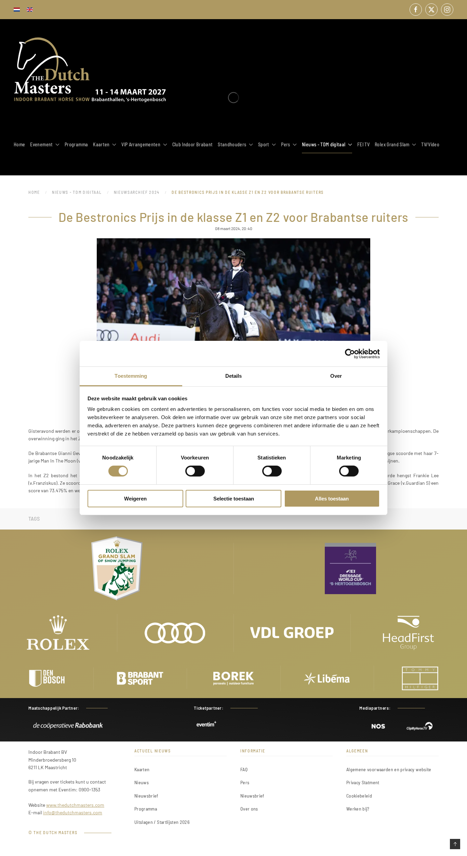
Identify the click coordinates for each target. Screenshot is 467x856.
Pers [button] (285, 144)
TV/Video (430, 144)
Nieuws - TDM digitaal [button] (323, 144)
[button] (455, 844)
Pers (244, 782)
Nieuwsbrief (146, 796)
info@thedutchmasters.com (72, 812)
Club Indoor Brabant (192, 144)
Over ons (249, 809)
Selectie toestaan (233, 498)
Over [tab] (336, 376)
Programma (76, 144)
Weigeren (135, 498)
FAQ (244, 769)
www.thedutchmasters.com (75, 805)
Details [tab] (233, 376)
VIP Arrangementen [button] (140, 144)
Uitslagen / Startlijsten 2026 (161, 822)
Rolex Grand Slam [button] (392, 144)
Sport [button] (263, 144)
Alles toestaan (332, 498)
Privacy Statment (362, 782)
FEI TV (363, 144)
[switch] (195, 471)
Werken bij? (358, 809)
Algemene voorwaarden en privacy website (388, 769)
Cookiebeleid (359, 796)
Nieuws (141, 782)
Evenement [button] (41, 144)
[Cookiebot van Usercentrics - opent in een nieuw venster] (350, 353)
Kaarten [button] (101, 144)
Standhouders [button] (232, 144)
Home (19, 144)
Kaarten (141, 769)
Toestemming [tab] (131, 376)
